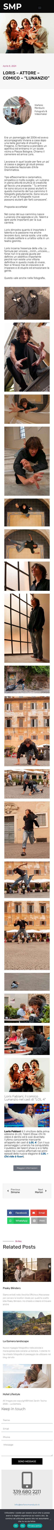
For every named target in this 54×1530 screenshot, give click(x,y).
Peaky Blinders (12, 1288)
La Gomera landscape (16, 1341)
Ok (16, 1526)
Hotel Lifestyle (11, 1394)
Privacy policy (34, 1526)
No (22, 1526)
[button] (39, 7)
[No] (50, 1519)
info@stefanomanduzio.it (27, 1504)
